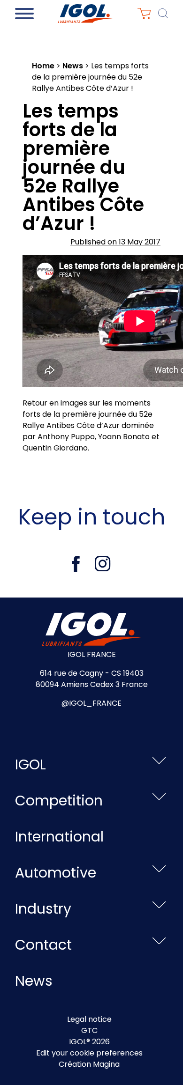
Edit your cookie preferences (89, 1053)
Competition (59, 800)
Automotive (55, 873)
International (59, 837)
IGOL (30, 764)
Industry (43, 909)
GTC (89, 1030)
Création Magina (89, 1064)
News (72, 65)
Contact (43, 945)
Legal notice (89, 1019)
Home (43, 65)
